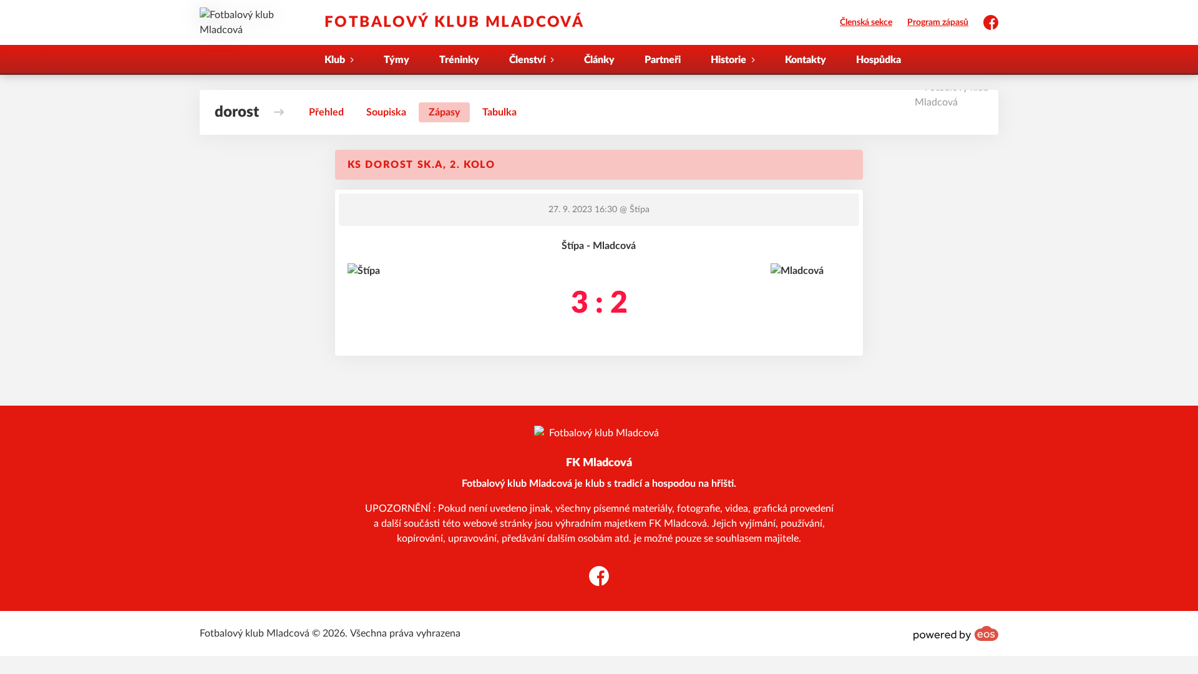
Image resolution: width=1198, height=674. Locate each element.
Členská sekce (866, 22)
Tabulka (499, 112)
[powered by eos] (955, 633)
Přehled (326, 112)
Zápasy (444, 112)
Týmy (396, 60)
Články (599, 60)
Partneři (663, 60)
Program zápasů (937, 22)
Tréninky (459, 60)
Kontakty (805, 60)
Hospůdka (878, 60)
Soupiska (386, 112)
